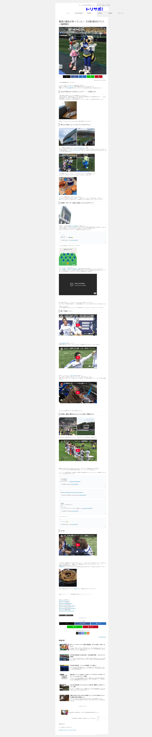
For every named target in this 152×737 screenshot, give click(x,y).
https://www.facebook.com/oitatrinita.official (67, 608)
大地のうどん (76, 588)
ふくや (60, 198)
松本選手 (63, 343)
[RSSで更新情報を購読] (88, 633)
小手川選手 (74, 268)
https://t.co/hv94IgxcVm (67, 492)
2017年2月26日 (74, 240)
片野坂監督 (61, 566)
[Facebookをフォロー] (80, 633)
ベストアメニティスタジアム (74, 150)
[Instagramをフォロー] (82, 633)
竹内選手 (69, 268)
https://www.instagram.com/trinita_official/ (66, 605)
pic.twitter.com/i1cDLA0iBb (87, 508)
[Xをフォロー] (77, 633)
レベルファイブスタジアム (79, 147)
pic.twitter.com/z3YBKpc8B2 (74, 481)
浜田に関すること (70, 615)
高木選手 (64, 268)
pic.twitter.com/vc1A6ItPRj (77, 492)
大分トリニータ (70, 86)
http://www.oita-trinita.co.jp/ (64, 600)
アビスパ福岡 (68, 87)
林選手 (79, 268)
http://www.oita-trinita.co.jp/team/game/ (66, 610)
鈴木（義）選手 (73, 375)
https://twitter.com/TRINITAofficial (65, 603)
